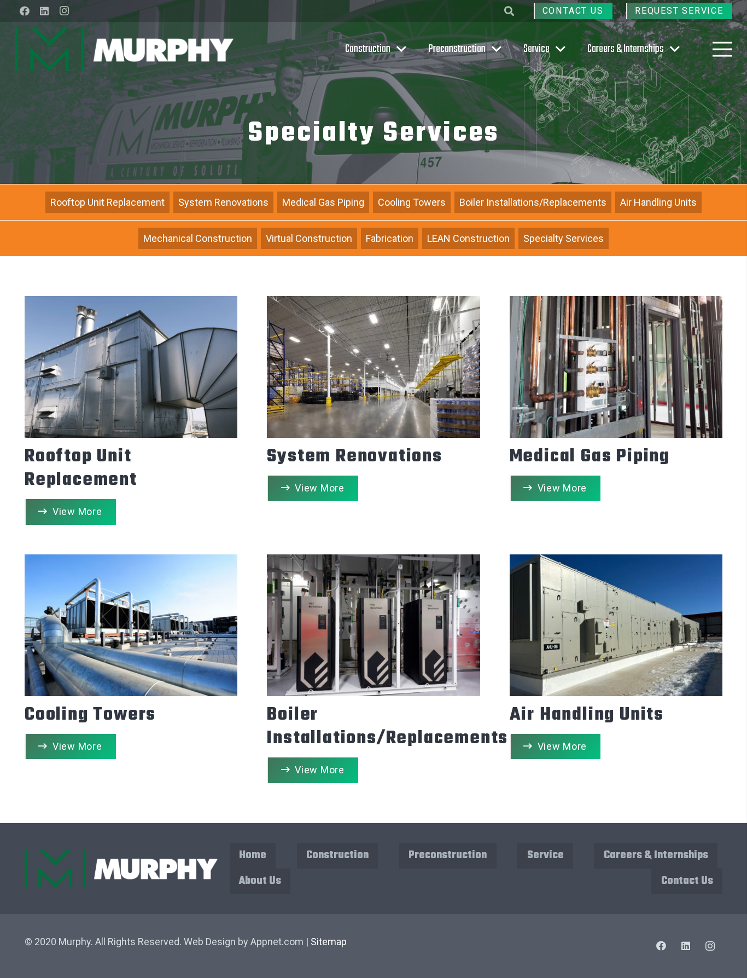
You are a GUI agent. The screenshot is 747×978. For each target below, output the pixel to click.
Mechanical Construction (197, 238)
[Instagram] (64, 11)
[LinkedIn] (44, 11)
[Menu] (722, 49)
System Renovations (223, 202)
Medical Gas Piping (323, 202)
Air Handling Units (658, 202)
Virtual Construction (309, 238)
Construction (337, 855)
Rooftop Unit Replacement (107, 202)
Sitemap (329, 941)
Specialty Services (563, 238)
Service (545, 855)
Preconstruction (447, 855)
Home (252, 855)
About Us (260, 880)
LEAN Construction (468, 238)
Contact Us (687, 880)
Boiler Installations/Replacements (532, 202)
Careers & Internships (656, 855)
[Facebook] (24, 11)
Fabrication (389, 238)
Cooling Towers (412, 202)
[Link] (124, 49)
